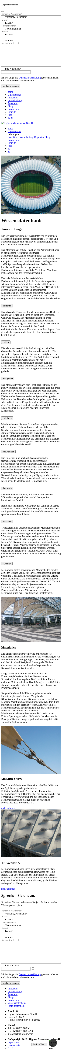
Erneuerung (13, 109)
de (9, 117)
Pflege (11, 106)
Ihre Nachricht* (13, 68)
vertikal (6, 342)
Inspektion (13, 97)
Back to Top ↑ (39, 1044)
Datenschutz (14, 1045)
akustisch (7, 521)
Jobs (10, 114)
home (10, 91)
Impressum (13, 1042)
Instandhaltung (15, 100)
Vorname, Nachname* (16, 16)
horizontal (7, 306)
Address (9, 40)
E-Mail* (9, 22)
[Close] (2, 11)
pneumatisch (8, 452)
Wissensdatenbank (17, 1003)
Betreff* (9, 34)
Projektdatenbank (16, 1005)
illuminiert (7, 564)
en (12, 117)
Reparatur (12, 103)
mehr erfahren (8, 808)
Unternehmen (14, 94)
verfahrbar (7, 418)
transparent (8, 378)
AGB (10, 1048)
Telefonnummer (13, 28)
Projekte (12, 112)
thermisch (7, 488)
